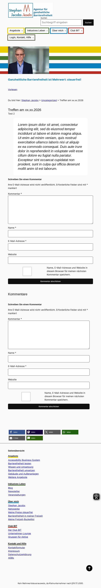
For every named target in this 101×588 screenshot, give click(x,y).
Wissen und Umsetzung (20, 467)
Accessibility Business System (24, 460)
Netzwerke (14, 509)
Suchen (44, 18)
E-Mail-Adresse (17, 241)
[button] (17, 432)
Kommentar (15, 193)
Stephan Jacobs (16, 505)
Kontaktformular (16, 547)
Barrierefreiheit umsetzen (21, 470)
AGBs (11, 558)
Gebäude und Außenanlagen (23, 473)
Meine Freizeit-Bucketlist (21, 519)
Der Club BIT (14, 530)
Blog (10, 488)
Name (12, 227)
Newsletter (14, 491)
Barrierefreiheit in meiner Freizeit (25, 516)
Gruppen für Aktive (18, 537)
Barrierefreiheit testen (19, 463)
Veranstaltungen (17, 494)
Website (12, 254)
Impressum (14, 551)
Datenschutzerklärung (19, 554)
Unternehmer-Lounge (19, 533)
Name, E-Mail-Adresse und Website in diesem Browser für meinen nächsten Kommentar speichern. (67, 271)
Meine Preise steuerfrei (20, 512)
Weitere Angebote (17, 477)
